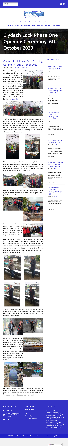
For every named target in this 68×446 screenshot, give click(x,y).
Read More (51, 83)
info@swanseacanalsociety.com (14, 419)
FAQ (26, 413)
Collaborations (21, 67)
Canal (15, 67)
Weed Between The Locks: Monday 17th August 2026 (55, 91)
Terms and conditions (31, 418)
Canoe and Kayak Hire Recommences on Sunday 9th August (55, 164)
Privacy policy (28, 416)
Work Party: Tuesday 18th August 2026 (55, 68)
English (8, 4)
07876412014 (9, 411)
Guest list (15, 99)
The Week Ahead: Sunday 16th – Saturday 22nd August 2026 (54, 116)
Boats (55, 168)
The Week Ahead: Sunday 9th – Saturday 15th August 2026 (55, 191)
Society (28, 67)
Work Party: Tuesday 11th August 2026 (55, 141)
